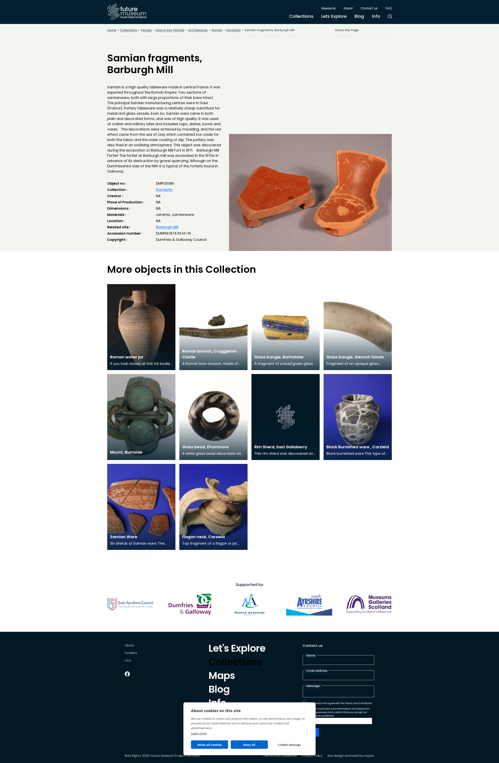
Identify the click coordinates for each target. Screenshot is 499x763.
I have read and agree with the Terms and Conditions (340, 703)
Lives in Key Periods (169, 30)
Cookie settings (289, 745)
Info (376, 16)
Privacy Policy (312, 755)
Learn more (199, 733)
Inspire (369, 755)
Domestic (233, 30)
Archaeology (198, 30)
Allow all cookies (209, 745)
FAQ (388, 8)
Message (313, 686)
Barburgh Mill (167, 227)
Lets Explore (334, 16)
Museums (328, 8)
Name (310, 655)
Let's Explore (237, 649)
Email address (316, 670)
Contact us (369, 8)
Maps (222, 676)
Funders (131, 653)
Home (111, 30)
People (146, 30)
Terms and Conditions (280, 755)
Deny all (249, 745)
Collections (301, 16)
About (348, 8)
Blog (359, 16)
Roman (216, 30)
